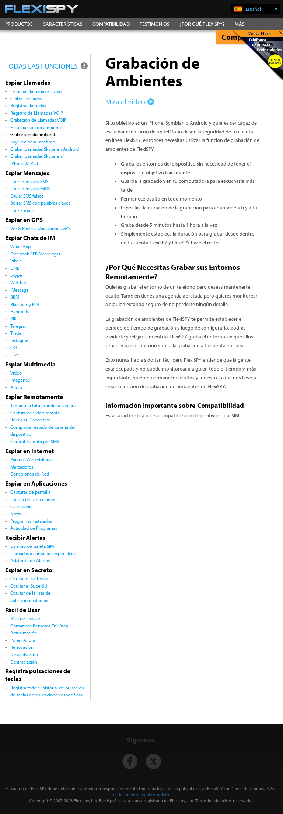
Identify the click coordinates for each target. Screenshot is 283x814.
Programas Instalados (31, 521)
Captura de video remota (35, 412)
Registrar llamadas (28, 105)
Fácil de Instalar (25, 618)
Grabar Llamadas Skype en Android (44, 149)
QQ (13, 347)
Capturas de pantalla (30, 492)
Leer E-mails (22, 210)
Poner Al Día (22, 640)
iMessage (19, 290)
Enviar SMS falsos (26, 196)
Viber (15, 261)
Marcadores (21, 467)
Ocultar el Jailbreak (29, 578)
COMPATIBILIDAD (111, 24)
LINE (14, 268)
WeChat (18, 282)
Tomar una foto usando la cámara (43, 405)
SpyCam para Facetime (32, 142)
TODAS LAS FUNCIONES (42, 65)
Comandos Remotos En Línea (39, 626)
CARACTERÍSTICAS (63, 24)
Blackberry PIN (24, 304)
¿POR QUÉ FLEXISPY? (202, 24)
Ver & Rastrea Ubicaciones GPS (40, 228)
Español (253, 9)
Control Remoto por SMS (34, 441)
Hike (14, 355)
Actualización (23, 633)
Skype (16, 275)
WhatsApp (20, 246)
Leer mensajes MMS (30, 188)
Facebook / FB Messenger (35, 254)
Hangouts (19, 311)
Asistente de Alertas (30, 560)
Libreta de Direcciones (32, 499)
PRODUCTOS (19, 24)
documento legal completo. (144, 794)
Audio (16, 387)
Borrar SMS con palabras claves (40, 203)
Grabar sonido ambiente (34, 134)
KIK (13, 318)
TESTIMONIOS (155, 24)
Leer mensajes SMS (29, 181)
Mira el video (125, 101)
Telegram (19, 326)
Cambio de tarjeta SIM (32, 546)
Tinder (16, 333)
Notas (16, 513)
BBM (14, 297)
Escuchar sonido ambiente (36, 127)
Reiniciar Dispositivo (30, 419)
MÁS (240, 24)
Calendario (21, 506)
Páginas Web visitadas (31, 459)
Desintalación (23, 662)
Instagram (20, 340)
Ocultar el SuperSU (28, 586)
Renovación (22, 647)
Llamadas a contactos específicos (43, 553)
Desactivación (24, 654)
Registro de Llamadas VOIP (36, 113)
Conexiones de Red (29, 474)
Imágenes (20, 380)
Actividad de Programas (33, 528)
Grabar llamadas (26, 98)
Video (16, 373)
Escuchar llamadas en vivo (36, 91)
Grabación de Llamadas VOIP (38, 120)
